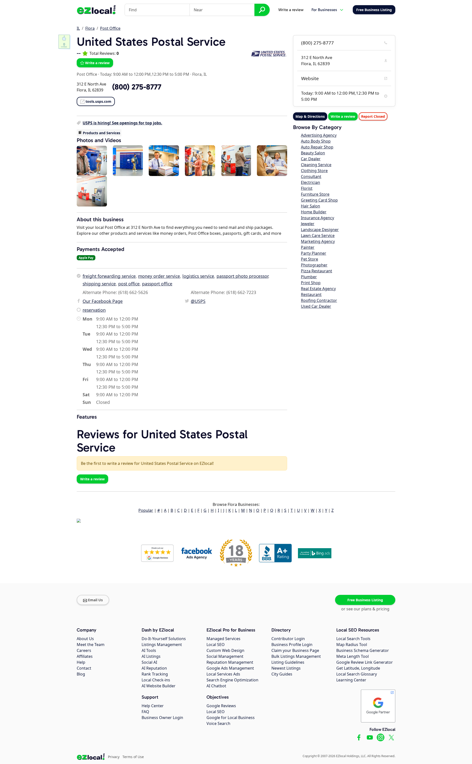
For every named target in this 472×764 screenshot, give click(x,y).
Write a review (291, 9)
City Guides (281, 674)
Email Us (95, 600)
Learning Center (351, 680)
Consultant (311, 176)
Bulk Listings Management (296, 656)
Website (310, 78)
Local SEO (215, 644)
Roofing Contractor (319, 300)
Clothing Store (314, 170)
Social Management (224, 656)
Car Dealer (311, 159)
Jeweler (307, 223)
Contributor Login (288, 638)
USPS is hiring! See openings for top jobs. (122, 123)
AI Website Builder (159, 686)
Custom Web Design (225, 650)
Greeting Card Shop (319, 200)
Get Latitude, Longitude (358, 668)
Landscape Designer (320, 229)
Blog (81, 674)
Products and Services (101, 133)
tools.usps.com (98, 101)
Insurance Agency (317, 217)
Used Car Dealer (316, 306)
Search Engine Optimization (232, 680)
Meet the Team (90, 644)
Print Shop (311, 282)
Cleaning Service (316, 164)
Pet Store (309, 259)
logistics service (198, 276)
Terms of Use (133, 756)
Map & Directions (310, 116)
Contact (84, 668)
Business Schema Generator (362, 650)
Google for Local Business (230, 717)
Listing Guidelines (287, 662)
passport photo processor (242, 276)
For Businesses (324, 9)
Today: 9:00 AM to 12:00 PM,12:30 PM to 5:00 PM (144, 74)
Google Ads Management (230, 668)
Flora (90, 28)
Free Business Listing (365, 600)
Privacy (113, 756)
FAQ (145, 711)
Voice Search (218, 723)
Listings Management (162, 644)
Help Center (153, 705)
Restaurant (311, 294)
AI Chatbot (216, 686)
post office (129, 284)
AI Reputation (154, 668)
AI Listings (151, 656)
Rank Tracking (155, 674)
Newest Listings (286, 668)
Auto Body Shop (316, 141)
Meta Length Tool (352, 656)
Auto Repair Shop (317, 147)
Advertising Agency (319, 135)
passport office (157, 284)
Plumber (309, 276)
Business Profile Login (291, 644)
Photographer (314, 265)
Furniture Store (315, 194)
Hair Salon (310, 206)
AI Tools (149, 650)
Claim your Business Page (295, 650)
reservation (94, 310)
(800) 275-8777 (317, 43)
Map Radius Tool (351, 644)
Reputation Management (229, 662)
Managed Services (223, 638)
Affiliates (85, 656)
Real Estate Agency (318, 288)
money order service (159, 276)
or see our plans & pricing (365, 609)
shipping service (99, 284)
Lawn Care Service (318, 235)
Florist (306, 188)
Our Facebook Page (103, 301)
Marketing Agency (318, 241)
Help (81, 662)
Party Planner (313, 253)
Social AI (149, 662)
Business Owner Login (162, 717)
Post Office (110, 28)
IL (78, 28)
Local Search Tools (353, 638)
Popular (145, 510)
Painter (307, 247)
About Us (85, 638)
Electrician (310, 182)
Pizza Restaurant (316, 271)
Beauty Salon (313, 153)
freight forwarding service (109, 276)
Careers (84, 650)
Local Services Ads (223, 674)
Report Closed (373, 116)
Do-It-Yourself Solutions (164, 638)
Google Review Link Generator (364, 662)
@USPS (198, 301)
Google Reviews (221, 705)
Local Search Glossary (356, 674)
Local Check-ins (156, 680)
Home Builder (313, 212)
